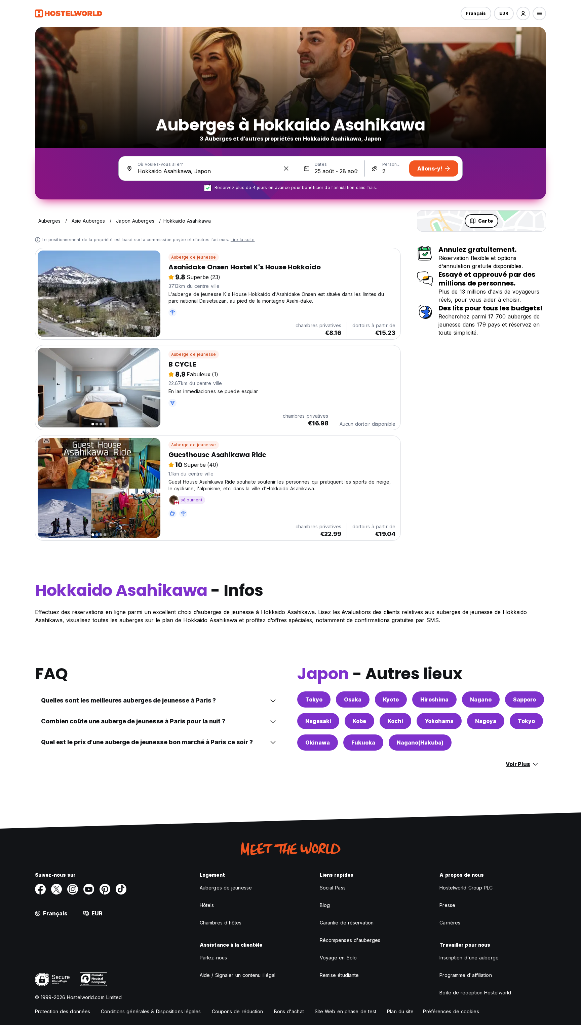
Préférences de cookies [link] (451, 1011)
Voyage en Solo (338, 957)
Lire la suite (243, 239)
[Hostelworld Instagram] (72, 889)
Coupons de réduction (237, 1011)
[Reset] (286, 168)
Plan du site (400, 1011)
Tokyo (313, 699)
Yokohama (439, 721)
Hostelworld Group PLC (466, 887)
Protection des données (62, 1011)
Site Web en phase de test (346, 1011)
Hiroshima (434, 699)
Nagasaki (318, 721)
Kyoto (391, 699)
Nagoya (485, 721)
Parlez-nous (213, 957)
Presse (447, 905)
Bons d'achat (289, 1011)
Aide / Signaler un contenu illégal (237, 975)
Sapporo (524, 699)
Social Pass (333, 887)
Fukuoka (363, 742)
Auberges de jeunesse (226, 887)
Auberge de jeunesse (193, 257)
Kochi (395, 721)
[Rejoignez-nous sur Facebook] (40, 889)
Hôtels (207, 905)
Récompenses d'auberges (350, 940)
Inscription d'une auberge (469, 957)
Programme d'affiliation (465, 975)
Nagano (481, 699)
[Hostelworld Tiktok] (121, 889)
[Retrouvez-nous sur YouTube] (88, 889)
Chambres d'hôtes (221, 922)
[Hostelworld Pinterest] (105, 889)
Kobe (359, 721)
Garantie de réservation (347, 922)
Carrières (449, 922)
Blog (325, 905)
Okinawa (317, 742)
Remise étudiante (339, 975)
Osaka (352, 699)
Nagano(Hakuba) (420, 742)
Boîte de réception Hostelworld (475, 992)
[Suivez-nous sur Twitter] (56, 889)
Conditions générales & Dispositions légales (151, 1011)
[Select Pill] (523, 13)
